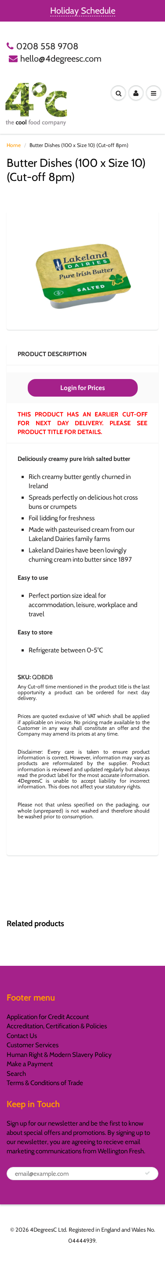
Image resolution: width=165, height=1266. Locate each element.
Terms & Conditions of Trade (45, 1083)
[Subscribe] (147, 1173)
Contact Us (22, 1036)
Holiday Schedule (82, 10)
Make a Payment (30, 1064)
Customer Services (33, 1045)
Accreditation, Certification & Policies (57, 1026)
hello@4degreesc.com (61, 58)
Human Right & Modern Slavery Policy (59, 1055)
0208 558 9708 (47, 46)
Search (16, 1074)
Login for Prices (82, 388)
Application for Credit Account (48, 1017)
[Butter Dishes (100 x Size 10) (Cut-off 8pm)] (82, 269)
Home (14, 145)
